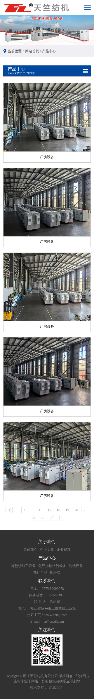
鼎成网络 (56, 687)
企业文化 (47, 549)
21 (85, 510)
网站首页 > (33, 51)
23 (42, 517)
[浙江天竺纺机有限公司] (36, 7)
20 (76, 510)
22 (33, 517)
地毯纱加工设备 (23, 566)
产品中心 (49, 51)
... (32, 510)
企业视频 (64, 549)
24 (51, 517)
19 (67, 510)
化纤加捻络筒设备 (52, 566)
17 (49, 510)
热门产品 (40, 572)
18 (58, 510)
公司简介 (30, 549)
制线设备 (76, 566)
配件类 (55, 572)
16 (40, 510)
